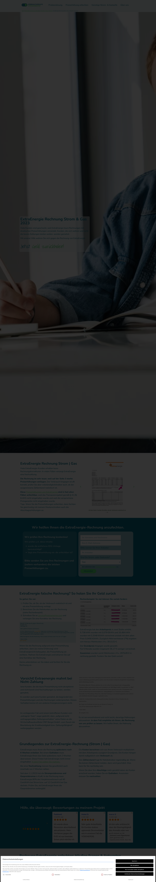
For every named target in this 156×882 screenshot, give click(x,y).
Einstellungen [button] (6, 871)
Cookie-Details (26, 879)
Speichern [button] (134, 861)
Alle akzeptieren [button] (134, 865)
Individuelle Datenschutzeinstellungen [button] (135, 874)
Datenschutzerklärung (85, 870)
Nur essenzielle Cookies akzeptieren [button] (134, 869)
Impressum (130, 879)
